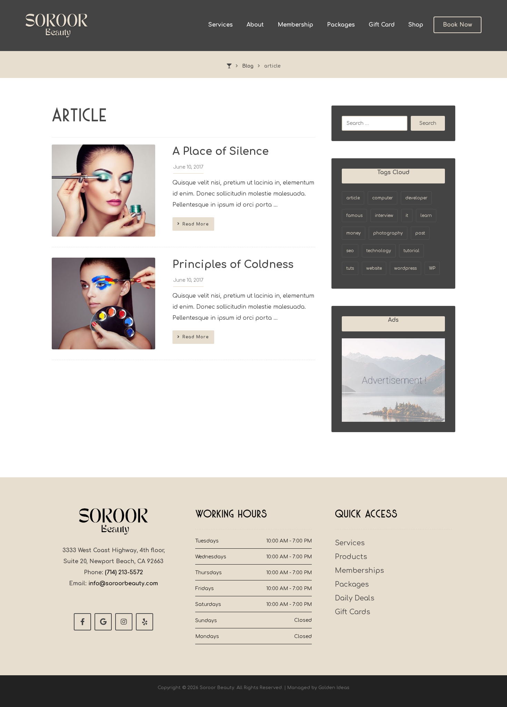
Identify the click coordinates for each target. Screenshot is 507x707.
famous (354, 215)
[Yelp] (144, 621)
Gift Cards (352, 612)
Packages (352, 584)
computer (382, 198)
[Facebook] (82, 621)
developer (416, 198)
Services (350, 543)
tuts (350, 268)
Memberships (359, 571)
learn (426, 215)
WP (432, 268)
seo (350, 250)
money (353, 233)
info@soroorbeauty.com (123, 583)
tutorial (411, 250)
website (374, 268)
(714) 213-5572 (124, 572)
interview (384, 215)
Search (427, 123)
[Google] (103, 621)
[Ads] (393, 380)
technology (378, 250)
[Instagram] (123, 621)
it (407, 215)
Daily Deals (354, 598)
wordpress (405, 268)
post (420, 233)
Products (351, 557)
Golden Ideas (333, 687)
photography (388, 233)
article (353, 198)
